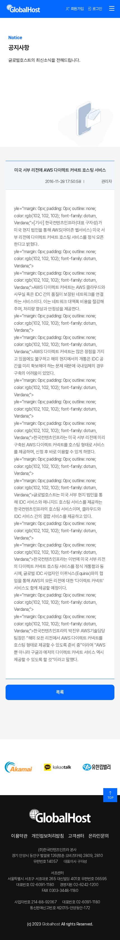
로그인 (97, 8)
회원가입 (77, 8)
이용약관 (19, 836)
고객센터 (76, 836)
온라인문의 (98, 836)
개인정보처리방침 (48, 836)
